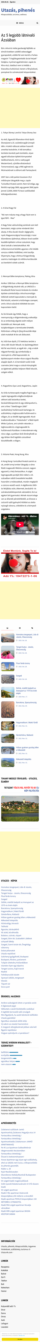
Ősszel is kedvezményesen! (12, 1156)
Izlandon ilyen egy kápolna (12, 965)
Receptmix (5, 1267)
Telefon (4, 1280)
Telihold (4, 926)
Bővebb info (22, 1335)
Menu (21, 23)
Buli (2, 1284)
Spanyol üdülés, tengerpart (12, 977)
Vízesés (4, 980)
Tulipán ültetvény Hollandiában (14, 962)
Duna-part (5, 986)
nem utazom (6, 1064)
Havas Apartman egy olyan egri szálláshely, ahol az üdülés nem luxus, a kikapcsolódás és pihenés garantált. (19, 1162)
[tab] (7, 628)
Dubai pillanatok (8, 950)
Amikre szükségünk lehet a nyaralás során (18, 1002)
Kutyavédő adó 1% (8, 1306)
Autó (3, 1320)
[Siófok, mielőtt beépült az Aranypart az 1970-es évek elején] (7, 688)
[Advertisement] (20, 108)
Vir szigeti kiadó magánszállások (14, 1181)
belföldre (5, 1052)
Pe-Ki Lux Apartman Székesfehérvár (16, 1147)
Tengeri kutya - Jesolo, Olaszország (25, 648)
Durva (3, 1313)
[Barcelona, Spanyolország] (7, 702)
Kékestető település (23, 759)
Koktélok (4, 1270)
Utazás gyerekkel (8, 1018)
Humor (3, 1291)
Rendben (20, 1339)
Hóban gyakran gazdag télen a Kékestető (18, 917)
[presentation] (7, 628)
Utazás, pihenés (18, 10)
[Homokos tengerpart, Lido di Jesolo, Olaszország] (7, 635)
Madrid (4, 971)
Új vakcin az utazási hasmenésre (14, 1024)
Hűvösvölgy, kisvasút (10, 923)
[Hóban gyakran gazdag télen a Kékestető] (7, 747)
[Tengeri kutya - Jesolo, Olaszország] (7, 647)
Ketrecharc (5, 1287)
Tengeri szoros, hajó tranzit (12, 968)
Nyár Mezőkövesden (9, 1171)
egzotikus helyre (8, 1061)
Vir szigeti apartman (9, 1190)
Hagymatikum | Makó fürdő (27, 722)
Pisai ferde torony (23, 663)
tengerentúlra (7, 1058)
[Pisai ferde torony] (7, 663)
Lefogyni (4, 1323)
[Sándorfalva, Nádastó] (7, 735)
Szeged (19, 676)
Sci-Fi (3, 1277)
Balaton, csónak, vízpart (11, 935)
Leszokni (4, 1327)
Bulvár (3, 1274)
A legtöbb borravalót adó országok (15, 1012)
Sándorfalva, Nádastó (24, 735)
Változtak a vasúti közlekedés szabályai (17, 1009)
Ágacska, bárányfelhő (10, 929)
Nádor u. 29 (6, 1168)
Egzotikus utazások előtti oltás (14, 1021)
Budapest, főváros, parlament (13, 959)
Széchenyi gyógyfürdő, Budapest (14, 956)
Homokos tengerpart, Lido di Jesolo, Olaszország (27, 635)
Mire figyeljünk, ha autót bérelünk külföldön (19, 1015)
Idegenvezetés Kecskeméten (13, 1150)
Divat (3, 1310)
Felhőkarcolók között (10, 974)
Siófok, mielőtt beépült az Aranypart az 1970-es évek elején (26, 690)
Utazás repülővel (8, 953)
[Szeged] (7, 676)
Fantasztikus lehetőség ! (11, 1135)
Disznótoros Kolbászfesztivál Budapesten (18, 1174)
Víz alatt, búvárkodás (10, 932)
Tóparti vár (5, 983)
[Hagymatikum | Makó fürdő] (7, 723)
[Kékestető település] (7, 759)
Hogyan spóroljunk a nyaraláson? (15, 1033)
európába (5, 1055)
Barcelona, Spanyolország (26, 702)
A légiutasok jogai (8, 1006)
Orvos (3, 1316)
